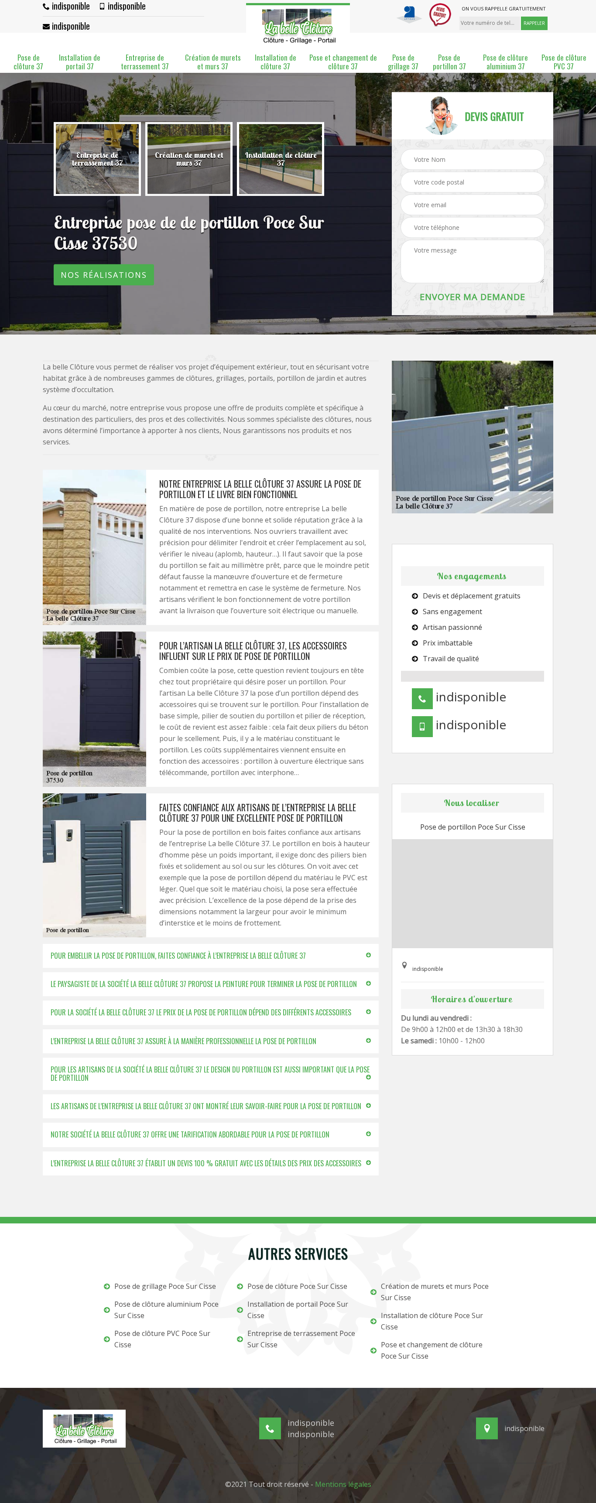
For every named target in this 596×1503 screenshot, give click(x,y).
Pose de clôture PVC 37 (563, 62)
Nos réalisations (104, 275)
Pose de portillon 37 (449, 62)
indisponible (70, 5)
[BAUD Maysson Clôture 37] (298, 24)
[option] (97, 159)
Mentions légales (343, 1484)
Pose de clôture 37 (28, 62)
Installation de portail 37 (79, 62)
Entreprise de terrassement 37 (145, 62)
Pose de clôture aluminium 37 (505, 62)
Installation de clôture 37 (275, 62)
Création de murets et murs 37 (213, 62)
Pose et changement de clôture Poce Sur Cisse (432, 1350)
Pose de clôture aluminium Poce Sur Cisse (166, 1309)
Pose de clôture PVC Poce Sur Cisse (162, 1339)
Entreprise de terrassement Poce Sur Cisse (301, 1339)
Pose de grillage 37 (403, 62)
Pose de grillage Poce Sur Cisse (165, 1286)
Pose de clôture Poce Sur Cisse (297, 1286)
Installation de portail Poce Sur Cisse (297, 1309)
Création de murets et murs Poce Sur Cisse (435, 1291)
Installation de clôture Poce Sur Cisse (432, 1321)
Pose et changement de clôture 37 (343, 62)
